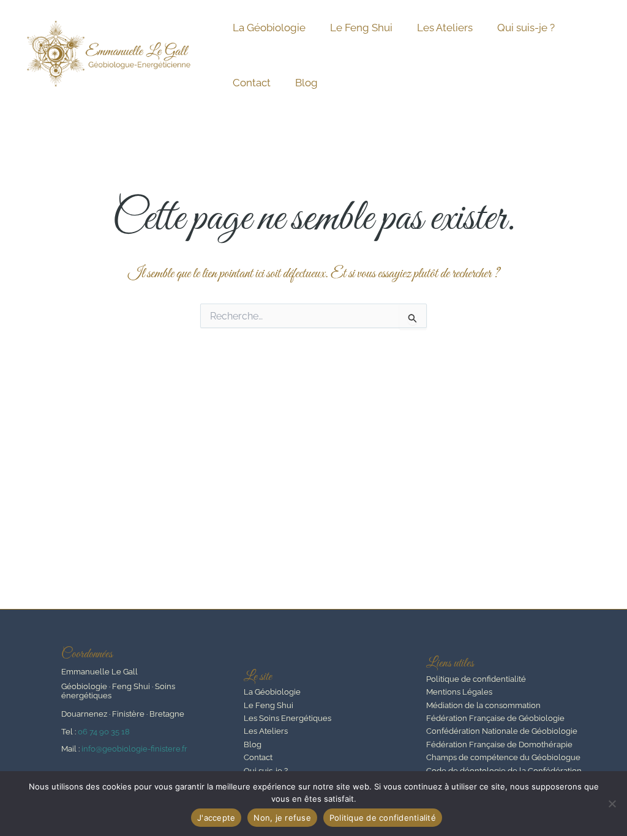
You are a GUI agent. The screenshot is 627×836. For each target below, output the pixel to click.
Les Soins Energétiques (287, 718)
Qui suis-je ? (526, 27)
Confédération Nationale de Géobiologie (501, 731)
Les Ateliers (445, 27)
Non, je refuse (282, 818)
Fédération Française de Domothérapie (499, 744)
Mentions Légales (459, 691)
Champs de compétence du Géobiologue (503, 757)
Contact (252, 83)
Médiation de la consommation (483, 705)
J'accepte (216, 818)
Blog (306, 83)
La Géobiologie (269, 27)
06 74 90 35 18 (104, 731)
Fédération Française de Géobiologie (495, 718)
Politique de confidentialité (476, 679)
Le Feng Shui (361, 27)
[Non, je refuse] (612, 803)
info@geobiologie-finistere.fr (134, 748)
